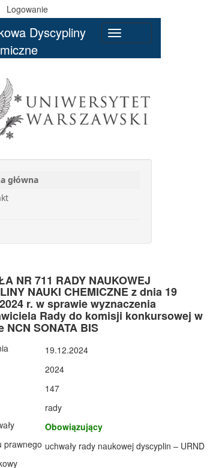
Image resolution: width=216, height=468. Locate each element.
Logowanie (27, 9)
